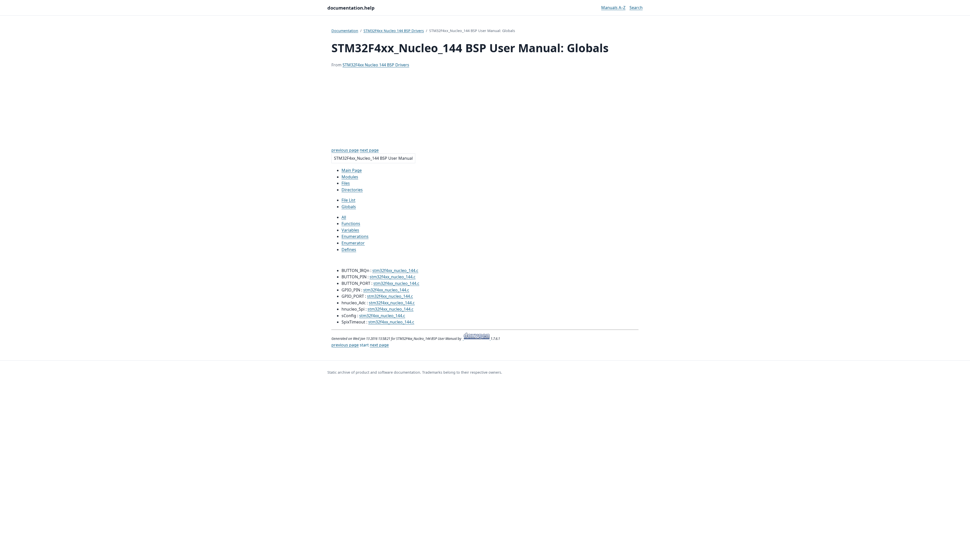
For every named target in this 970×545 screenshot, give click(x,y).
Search (636, 7)
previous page (345, 150)
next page (369, 150)
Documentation (344, 30)
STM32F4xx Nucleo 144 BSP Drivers (393, 30)
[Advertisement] (485, 107)
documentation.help (351, 8)
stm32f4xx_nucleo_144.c (395, 270)
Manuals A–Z (613, 7)
